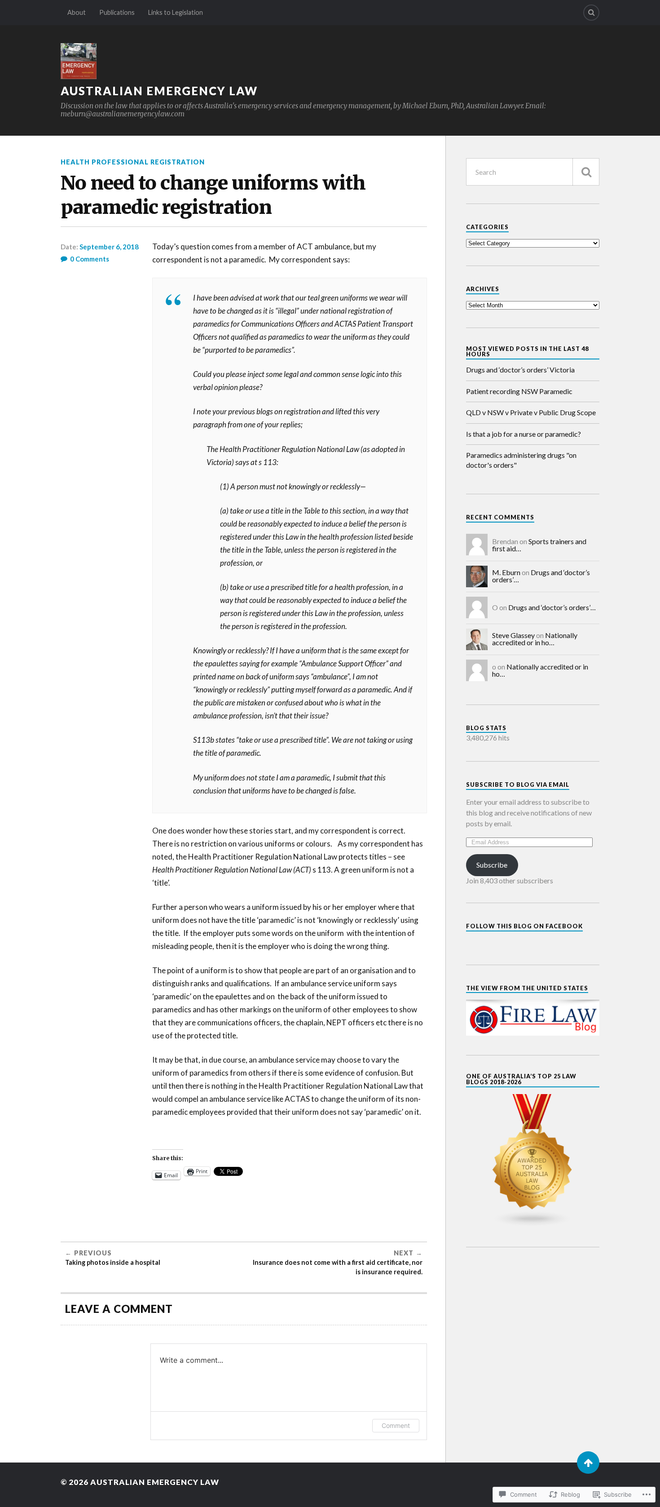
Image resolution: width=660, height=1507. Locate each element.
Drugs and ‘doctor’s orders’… (541, 576)
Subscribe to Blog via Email (517, 784)
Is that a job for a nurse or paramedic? (523, 434)
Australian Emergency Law (159, 91)
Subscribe (491, 864)
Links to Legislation (175, 12)
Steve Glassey (513, 635)
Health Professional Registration (133, 162)
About (76, 12)
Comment (396, 1425)
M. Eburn (506, 572)
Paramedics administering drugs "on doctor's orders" (521, 460)
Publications (117, 12)
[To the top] (588, 1462)
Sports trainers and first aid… (539, 545)
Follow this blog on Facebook (524, 926)
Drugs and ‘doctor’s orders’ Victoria (520, 369)
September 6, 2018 (109, 247)
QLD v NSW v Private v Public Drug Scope (531, 412)
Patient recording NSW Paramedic (519, 391)
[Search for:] (532, 172)
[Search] (591, 12)
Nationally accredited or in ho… (534, 639)
